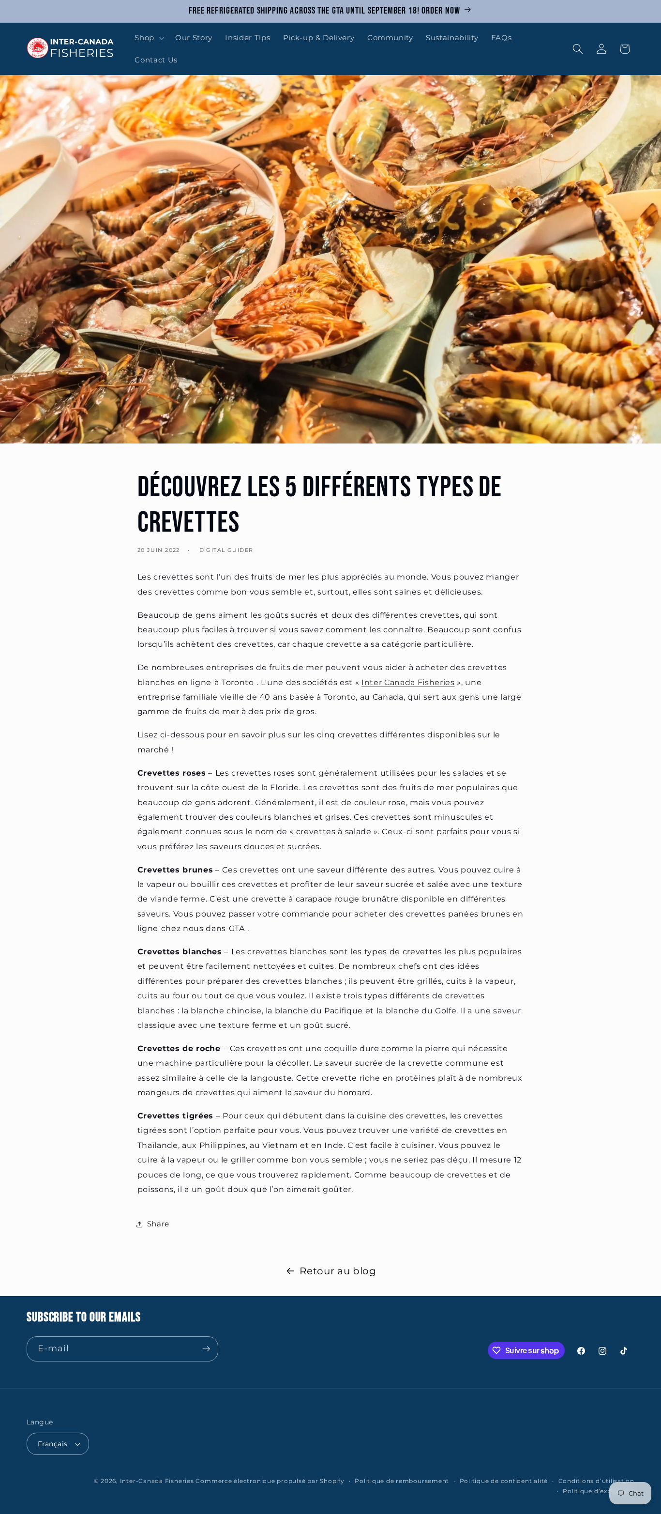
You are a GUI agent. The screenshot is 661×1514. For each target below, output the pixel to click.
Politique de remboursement (402, 1480)
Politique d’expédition (598, 1491)
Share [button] (158, 1223)
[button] (148, 38)
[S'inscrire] (206, 1348)
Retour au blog (338, 1271)
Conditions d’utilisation (596, 1480)
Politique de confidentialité (504, 1480)
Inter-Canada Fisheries (157, 1480)
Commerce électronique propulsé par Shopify (269, 1480)
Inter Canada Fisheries (408, 682)
